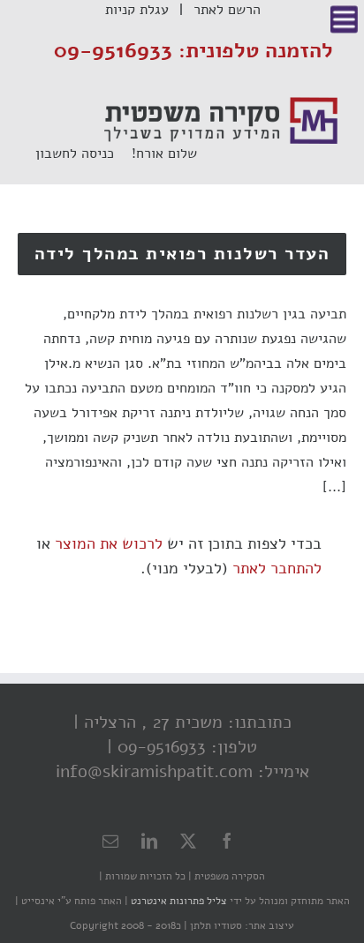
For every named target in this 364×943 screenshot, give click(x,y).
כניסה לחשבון (83, 153)
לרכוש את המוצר (109, 543)
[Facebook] (227, 841)
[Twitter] (188, 841)
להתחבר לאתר (277, 568)
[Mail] (110, 841)
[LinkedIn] (149, 841)
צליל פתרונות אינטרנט (177, 901)
